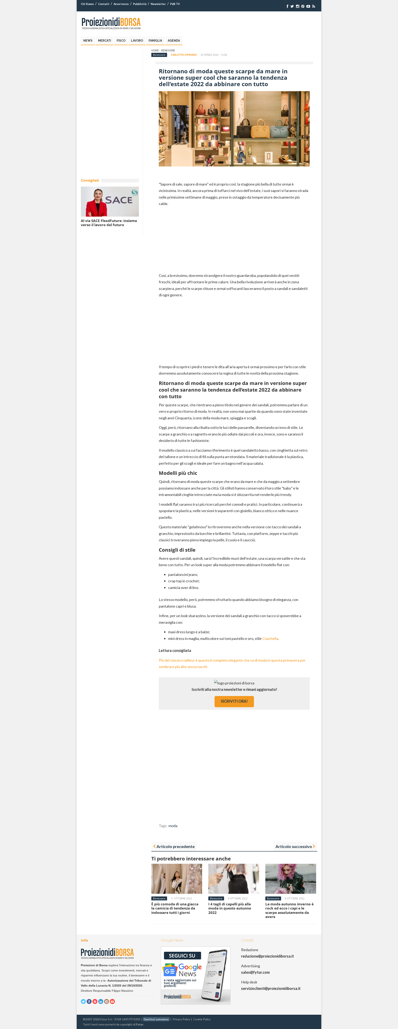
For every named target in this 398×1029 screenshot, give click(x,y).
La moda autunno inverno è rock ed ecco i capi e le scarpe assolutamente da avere (289, 910)
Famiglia (155, 40)
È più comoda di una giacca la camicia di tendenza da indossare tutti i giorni (174, 908)
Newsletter (158, 4)
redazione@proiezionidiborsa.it (267, 956)
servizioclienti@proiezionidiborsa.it (271, 988)
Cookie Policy (202, 1019)
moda (173, 825)
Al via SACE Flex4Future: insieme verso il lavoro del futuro (109, 222)
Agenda (174, 40)
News (87, 40)
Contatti (103, 4)
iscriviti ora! (234, 701)
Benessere (168, 50)
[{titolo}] (287, 6)
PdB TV (175, 4)
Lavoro (137, 40)
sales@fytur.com (255, 972)
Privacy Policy (181, 1019)
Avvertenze (121, 4)
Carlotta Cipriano (184, 55)
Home (155, 50)
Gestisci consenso (156, 1019)
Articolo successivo (293, 846)
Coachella (270, 638)
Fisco (121, 40)
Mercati (104, 40)
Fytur (139, 1024)
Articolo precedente (176, 846)
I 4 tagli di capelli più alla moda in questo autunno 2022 (229, 908)
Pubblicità (139, 4)
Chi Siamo (87, 4)
